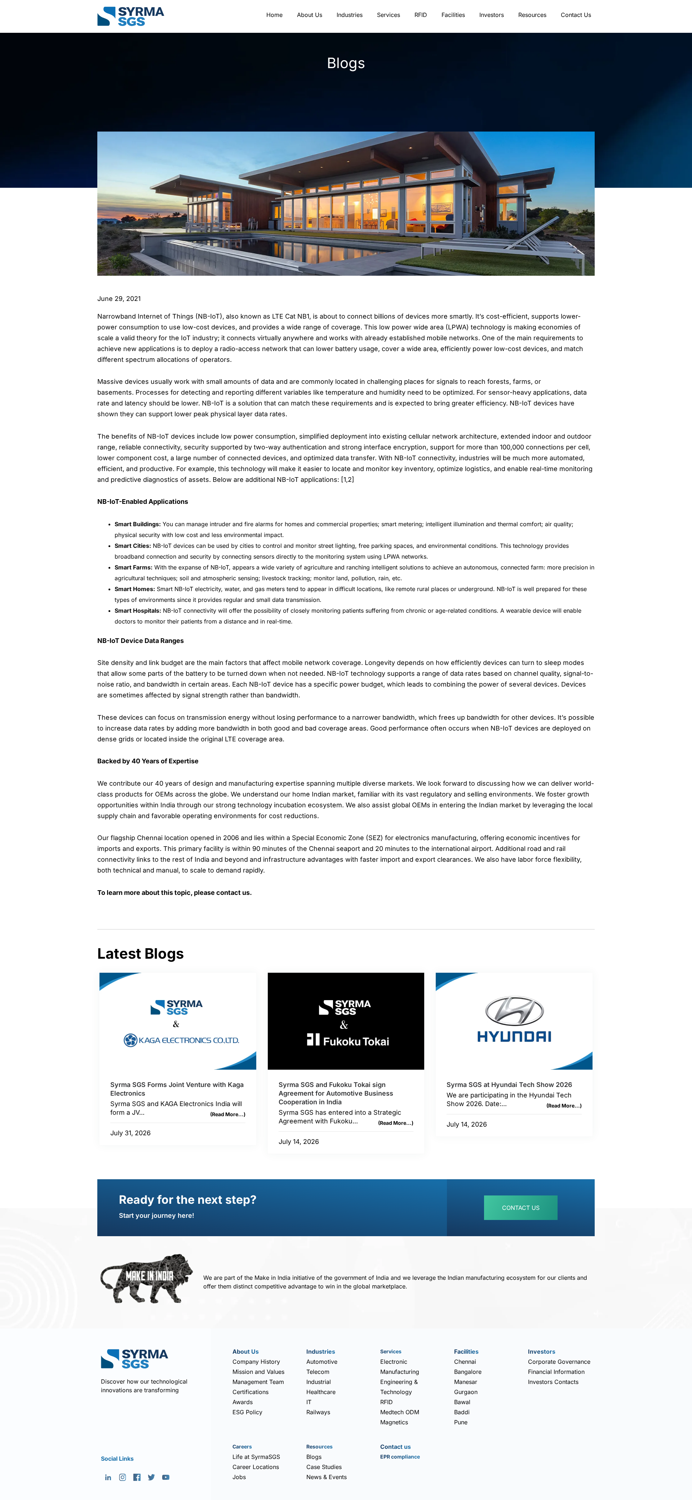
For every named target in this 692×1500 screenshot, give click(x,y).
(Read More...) (227, 1114)
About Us (309, 14)
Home (274, 14)
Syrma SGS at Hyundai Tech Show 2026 (509, 1084)
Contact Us (576, 14)
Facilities (453, 14)
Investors (491, 14)
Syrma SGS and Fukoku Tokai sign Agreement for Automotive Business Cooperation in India (336, 1093)
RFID (420, 14)
